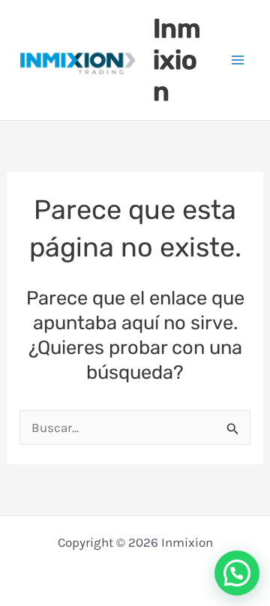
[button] (237, 573)
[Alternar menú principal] (238, 60)
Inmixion (177, 60)
